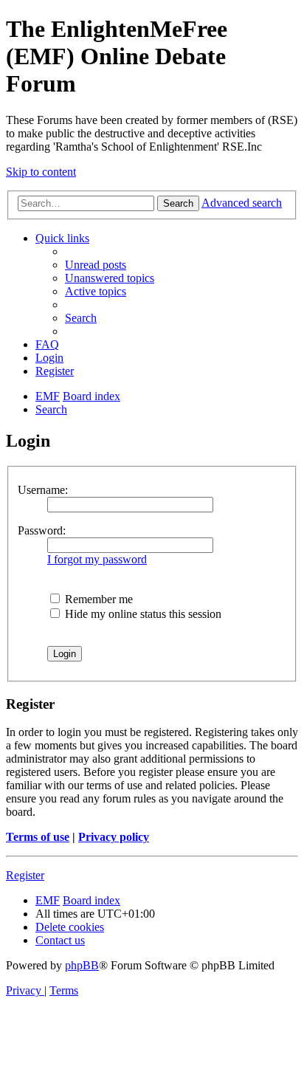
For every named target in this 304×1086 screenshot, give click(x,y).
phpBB (82, 965)
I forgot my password (97, 559)
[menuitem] (95, 264)
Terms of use (37, 837)
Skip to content (41, 171)
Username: (43, 490)
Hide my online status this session (141, 614)
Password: (42, 530)
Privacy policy (113, 837)
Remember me (97, 599)
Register (25, 875)
